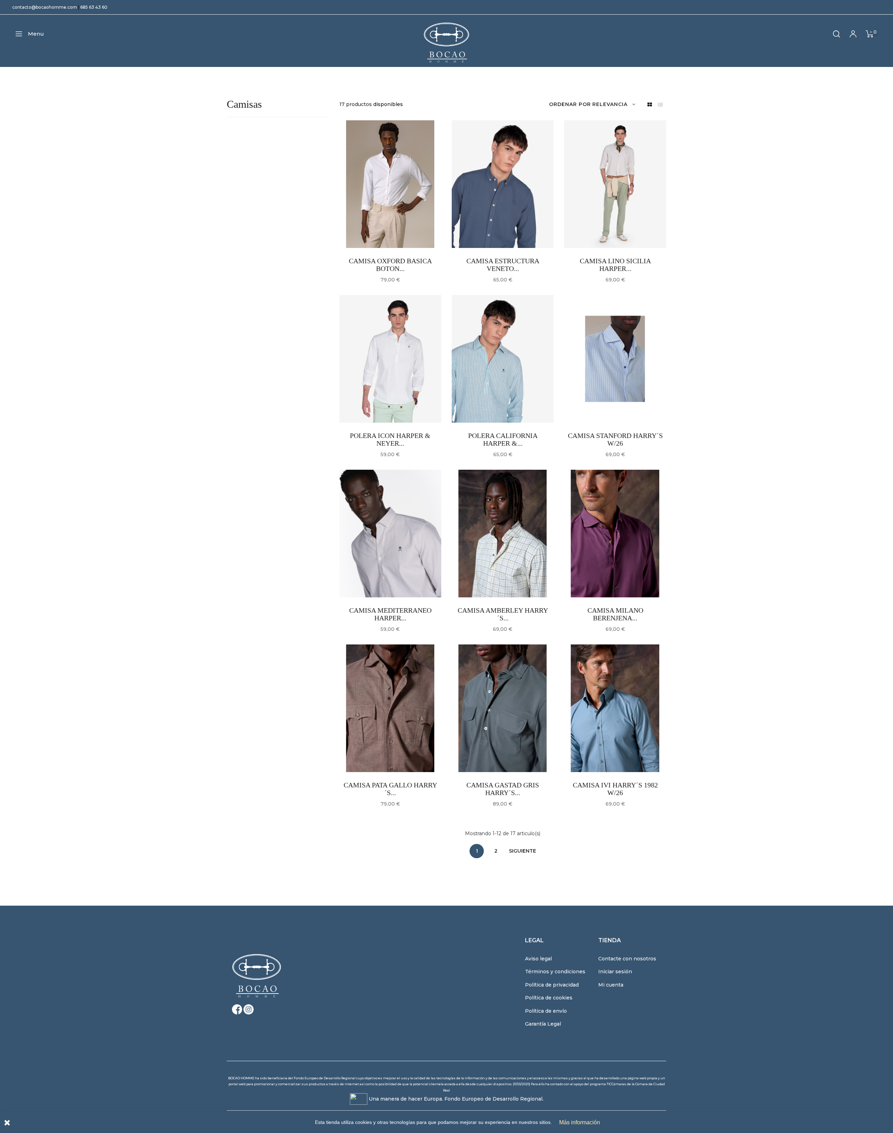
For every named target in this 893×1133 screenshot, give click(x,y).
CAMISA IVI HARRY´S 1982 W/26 (615, 788)
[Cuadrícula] (649, 104)
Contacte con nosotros (627, 959)
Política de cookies (548, 998)
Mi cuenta (610, 985)
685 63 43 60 (93, 7)
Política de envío (546, 1011)
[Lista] (660, 104)
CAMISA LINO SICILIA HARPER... (615, 264)
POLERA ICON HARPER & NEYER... (390, 439)
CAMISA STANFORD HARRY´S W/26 (615, 439)
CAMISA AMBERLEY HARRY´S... (503, 614)
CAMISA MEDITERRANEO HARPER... (390, 614)
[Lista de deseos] (368, 228)
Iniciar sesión (615, 971)
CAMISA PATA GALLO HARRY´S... (390, 788)
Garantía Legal (543, 1024)
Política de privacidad (552, 985)
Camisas (244, 104)
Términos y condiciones (555, 971)
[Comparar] (385, 228)
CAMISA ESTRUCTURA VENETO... (502, 264)
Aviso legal (538, 959)
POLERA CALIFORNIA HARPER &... (503, 439)
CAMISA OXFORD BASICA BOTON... (390, 264)
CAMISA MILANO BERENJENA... (615, 614)
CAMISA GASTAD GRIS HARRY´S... (502, 788)
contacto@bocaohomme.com (44, 7)
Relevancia (610, 104)
